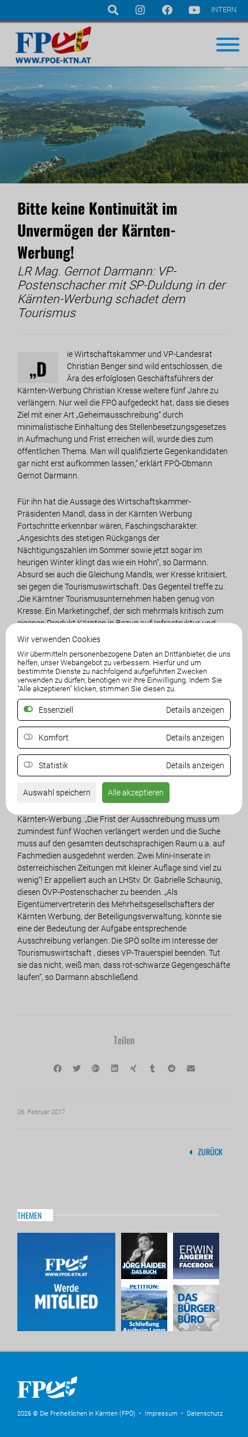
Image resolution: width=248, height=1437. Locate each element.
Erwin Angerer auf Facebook (194, 1257)
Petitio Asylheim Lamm (145, 1306)
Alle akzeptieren (136, 792)
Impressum (161, 1413)
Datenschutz (205, 1413)
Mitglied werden (66, 1282)
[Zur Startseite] (103, 1401)
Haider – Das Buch (145, 1257)
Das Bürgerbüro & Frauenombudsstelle (194, 1306)
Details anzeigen (195, 737)
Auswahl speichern (57, 792)
